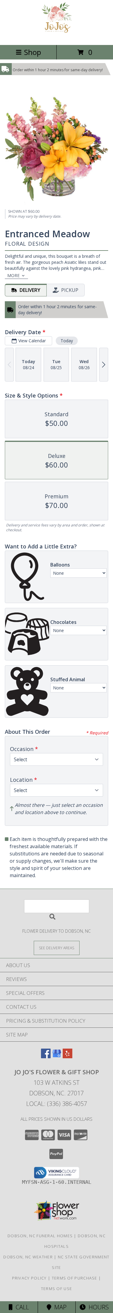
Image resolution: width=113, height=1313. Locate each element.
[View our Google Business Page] (56, 1056)
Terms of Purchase (74, 1278)
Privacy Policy (29, 1278)
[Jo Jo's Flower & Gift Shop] (56, 36)
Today (67, 340)
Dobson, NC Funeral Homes (40, 1235)
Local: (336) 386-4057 (56, 1104)
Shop (32, 52)
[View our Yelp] (67, 1056)
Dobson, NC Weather (27, 1257)
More (13, 275)
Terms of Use (56, 1288)
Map (59, 1307)
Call (21, 1307)
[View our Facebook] (46, 1056)
